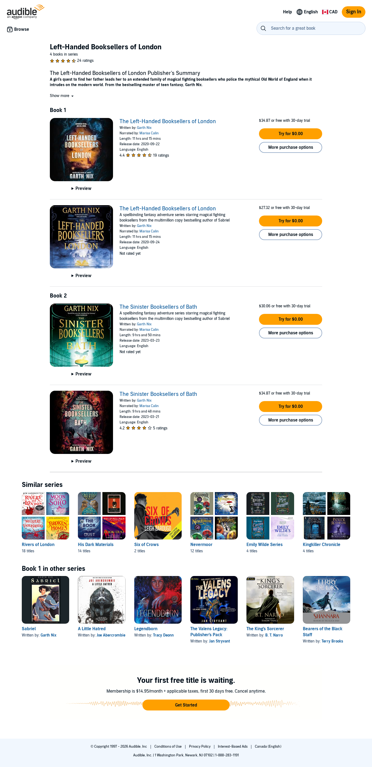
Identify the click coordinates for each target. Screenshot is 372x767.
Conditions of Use (168, 746)
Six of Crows (146, 544)
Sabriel (29, 629)
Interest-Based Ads (233, 746)
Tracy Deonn (163, 635)
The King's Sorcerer (265, 629)
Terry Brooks (332, 641)
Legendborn (145, 629)
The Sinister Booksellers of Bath (158, 307)
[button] (62, 95)
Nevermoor (201, 544)
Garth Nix (144, 128)
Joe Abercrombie (111, 635)
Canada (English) (268, 746)
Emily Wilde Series (264, 544)
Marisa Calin (149, 133)
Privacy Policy (200, 746)
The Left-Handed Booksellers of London (168, 121)
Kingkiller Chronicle (321, 544)
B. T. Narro (274, 635)
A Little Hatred (92, 629)
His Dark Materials (96, 544)
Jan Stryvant (219, 641)
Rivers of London (38, 544)
